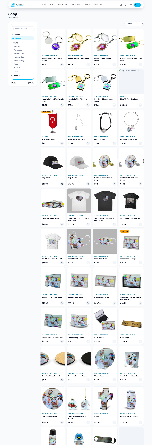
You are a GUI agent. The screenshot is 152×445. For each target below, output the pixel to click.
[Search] (121, 5)
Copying (15, 43)
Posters (16, 71)
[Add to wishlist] (63, 31)
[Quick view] (63, 35)
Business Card (19, 53)
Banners (123, 96)
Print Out (17, 46)
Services (62, 5)
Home (43, 5)
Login (137, 5)
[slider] (12, 79)
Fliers (16, 64)
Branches (75, 5)
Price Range (15, 75)
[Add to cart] (62, 64)
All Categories (17, 38)
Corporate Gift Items (49, 56)
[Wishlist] (126, 5)
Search (14, 24)
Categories (15, 34)
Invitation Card (19, 57)
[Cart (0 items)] (131, 5)
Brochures (17, 68)
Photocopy (18, 50)
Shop (52, 5)
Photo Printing (19, 61)
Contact (97, 5)
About (87, 5)
